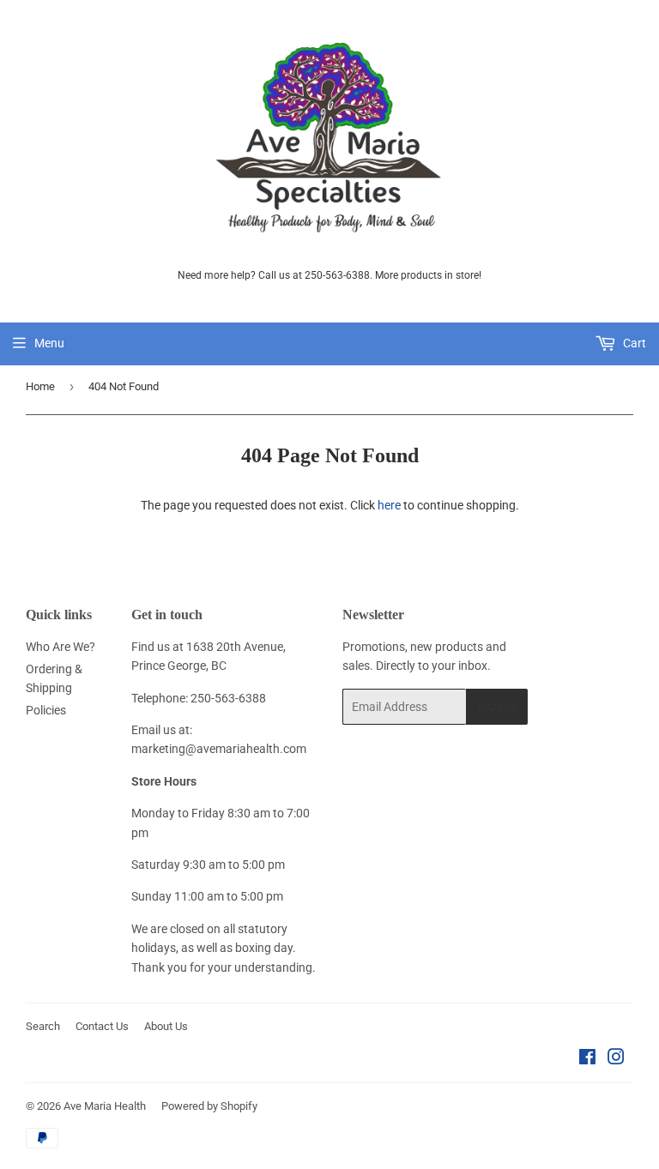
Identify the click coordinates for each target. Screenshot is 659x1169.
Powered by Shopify (209, 1106)
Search (43, 1026)
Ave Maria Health (104, 1106)
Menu (49, 343)
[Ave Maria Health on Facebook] (587, 1059)
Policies (46, 710)
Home (40, 386)
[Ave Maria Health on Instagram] (616, 1059)
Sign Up (497, 707)
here (389, 505)
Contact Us (102, 1026)
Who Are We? (60, 647)
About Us (166, 1026)
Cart (633, 343)
